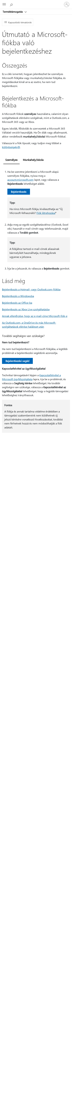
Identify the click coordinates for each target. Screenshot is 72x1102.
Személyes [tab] (11, 159)
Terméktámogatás (13, 11)
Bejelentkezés (18, 191)
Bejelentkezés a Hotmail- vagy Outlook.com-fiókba (31, 289)
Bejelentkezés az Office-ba (17, 302)
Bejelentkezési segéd (17, 361)
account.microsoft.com (20, 179)
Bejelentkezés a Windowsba (18, 296)
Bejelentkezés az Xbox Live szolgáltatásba (26, 309)
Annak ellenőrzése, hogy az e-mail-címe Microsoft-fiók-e (34, 316)
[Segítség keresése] (12, 4)
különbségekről (11, 147)
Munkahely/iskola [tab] (33, 159)
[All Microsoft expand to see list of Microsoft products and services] (4, 4)
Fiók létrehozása (46, 213)
